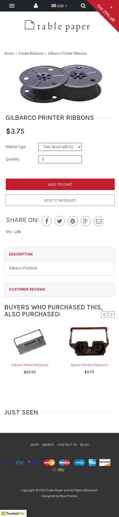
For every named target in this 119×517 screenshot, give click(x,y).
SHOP (34, 444)
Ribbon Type (16, 146)
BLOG (84, 444)
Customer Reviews (27, 289)
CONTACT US (67, 444)
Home (9, 53)
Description (21, 254)
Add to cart (60, 184)
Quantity (12, 159)
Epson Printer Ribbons (89, 365)
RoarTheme (68, 496)
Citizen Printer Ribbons (30, 365)
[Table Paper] (57, 25)
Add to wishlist (60, 200)
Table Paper (54, 490)
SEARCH (48, 444)
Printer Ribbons (31, 53)
